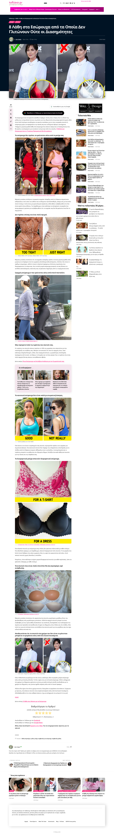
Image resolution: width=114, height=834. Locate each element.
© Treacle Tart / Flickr (23, 544)
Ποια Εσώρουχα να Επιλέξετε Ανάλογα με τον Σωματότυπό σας (43, 361)
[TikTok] (72, 3)
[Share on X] (11, 114)
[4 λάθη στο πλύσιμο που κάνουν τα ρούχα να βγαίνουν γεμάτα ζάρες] (93, 784)
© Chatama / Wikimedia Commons (26, 614)
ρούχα (36, 738)
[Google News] (67, 3)
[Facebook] (63, 3)
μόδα (32, 738)
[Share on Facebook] (11, 110)
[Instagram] (69, 3)
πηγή (16, 697)
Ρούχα (18, 22)
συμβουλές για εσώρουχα (44, 738)
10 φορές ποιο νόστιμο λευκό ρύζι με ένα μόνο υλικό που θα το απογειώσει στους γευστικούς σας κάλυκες (96, 166)
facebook (37, 720)
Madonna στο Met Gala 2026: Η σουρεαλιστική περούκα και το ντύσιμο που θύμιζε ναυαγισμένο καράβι (60, 385)
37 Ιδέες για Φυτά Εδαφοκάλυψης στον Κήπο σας (95, 274)
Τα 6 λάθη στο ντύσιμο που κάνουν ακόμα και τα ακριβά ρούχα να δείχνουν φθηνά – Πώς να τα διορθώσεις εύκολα (25, 385)
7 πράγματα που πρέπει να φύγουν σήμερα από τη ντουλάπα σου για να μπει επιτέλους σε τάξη (69, 795)
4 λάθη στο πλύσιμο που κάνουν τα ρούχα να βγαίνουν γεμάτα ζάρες (93, 794)
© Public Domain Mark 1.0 (31, 341)
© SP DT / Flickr (21, 341)
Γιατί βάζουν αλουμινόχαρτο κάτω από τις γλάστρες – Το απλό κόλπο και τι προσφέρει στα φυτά (96, 142)
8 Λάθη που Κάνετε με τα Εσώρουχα (34, 701)
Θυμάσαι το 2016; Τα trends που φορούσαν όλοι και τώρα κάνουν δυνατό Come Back (43, 795)
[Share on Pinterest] (11, 118)
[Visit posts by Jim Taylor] (11, 747)
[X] (65, 3)
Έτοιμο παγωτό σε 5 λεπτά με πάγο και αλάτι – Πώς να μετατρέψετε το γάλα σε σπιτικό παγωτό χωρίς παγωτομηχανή (96, 154)
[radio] (36, 713)
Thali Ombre (91, 126)
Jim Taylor (18, 39)
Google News (38, 723)
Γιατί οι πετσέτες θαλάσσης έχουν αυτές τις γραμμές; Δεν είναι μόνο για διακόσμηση (96, 131)
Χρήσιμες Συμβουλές (69, 791)
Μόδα (11, 22)
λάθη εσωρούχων (26, 738)
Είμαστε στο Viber (36, 726)
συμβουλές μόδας (56, 738)
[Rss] (74, 3)
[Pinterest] (71, 3)
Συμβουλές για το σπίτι (89, 791)
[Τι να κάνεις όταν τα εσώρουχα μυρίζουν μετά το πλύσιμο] (20, 784)
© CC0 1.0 (53, 544)
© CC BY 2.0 (30, 544)
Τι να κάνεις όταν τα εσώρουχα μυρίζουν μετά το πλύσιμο (18, 794)
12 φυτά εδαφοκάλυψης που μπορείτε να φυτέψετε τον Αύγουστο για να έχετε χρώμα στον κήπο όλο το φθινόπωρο (96, 188)
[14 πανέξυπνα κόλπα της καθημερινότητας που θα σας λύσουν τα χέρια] (81, 199)
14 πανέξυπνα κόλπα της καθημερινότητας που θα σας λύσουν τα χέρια (96, 198)
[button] (54, 3)
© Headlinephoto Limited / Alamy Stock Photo (44, 195)
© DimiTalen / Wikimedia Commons (42, 544)
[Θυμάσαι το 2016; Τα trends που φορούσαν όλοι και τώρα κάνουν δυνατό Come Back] (44, 784)
